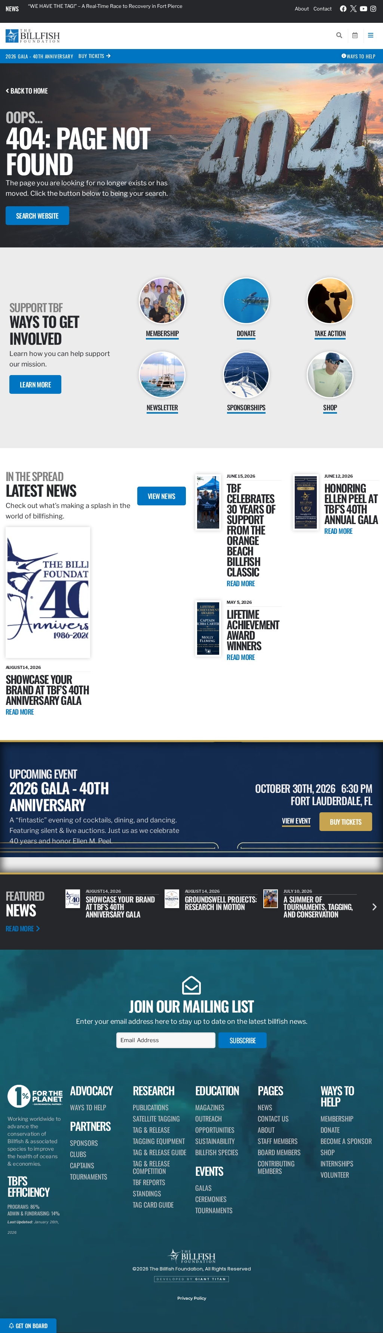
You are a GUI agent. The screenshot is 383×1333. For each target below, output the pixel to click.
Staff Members (278, 1141)
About (302, 9)
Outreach (208, 1118)
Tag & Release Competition (151, 1167)
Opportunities (215, 1130)
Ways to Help (88, 1107)
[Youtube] (363, 8)
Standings (147, 1193)
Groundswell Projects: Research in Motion (121, 903)
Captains (82, 1165)
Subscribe (243, 1040)
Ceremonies (211, 1199)
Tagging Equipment (159, 1141)
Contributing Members (276, 1167)
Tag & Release (151, 1130)
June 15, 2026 (241, 476)
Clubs (78, 1154)
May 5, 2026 (239, 602)
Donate (330, 1130)
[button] (374, 906)
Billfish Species (216, 1152)
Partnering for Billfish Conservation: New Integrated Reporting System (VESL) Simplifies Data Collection (117, 8)
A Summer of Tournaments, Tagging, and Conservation (219, 907)
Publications (151, 1107)
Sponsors (84, 1143)
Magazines (209, 1107)
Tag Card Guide (153, 1204)
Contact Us (273, 1118)
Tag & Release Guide (159, 1152)
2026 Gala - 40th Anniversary (39, 56)
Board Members (279, 1152)
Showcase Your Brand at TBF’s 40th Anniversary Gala (47, 689)
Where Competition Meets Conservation (314, 903)
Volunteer (335, 1175)
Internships (337, 1163)
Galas (203, 1188)
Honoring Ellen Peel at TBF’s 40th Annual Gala (351, 503)
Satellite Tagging (156, 1118)
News (12, 8)
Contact (322, 9)
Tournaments (88, 1176)
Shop (328, 1152)
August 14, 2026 (23, 667)
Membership (337, 1118)
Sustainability (215, 1141)
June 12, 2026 (338, 476)
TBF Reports (149, 1182)
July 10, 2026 (199, 891)
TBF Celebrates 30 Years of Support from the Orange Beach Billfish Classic (251, 529)
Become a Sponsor (346, 1141)
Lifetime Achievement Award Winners (253, 629)
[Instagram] (373, 8)
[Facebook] (344, 8)
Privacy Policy (191, 1298)
